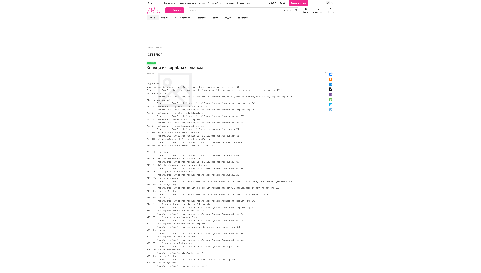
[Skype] (330, 104)
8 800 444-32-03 (277, 3)
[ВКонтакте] (330, 74)
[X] (330, 89)
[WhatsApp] (330, 99)
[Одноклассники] (330, 79)
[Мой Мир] (330, 84)
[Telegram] (330, 109)
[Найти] (296, 10)
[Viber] (330, 94)
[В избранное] (326, 72)
